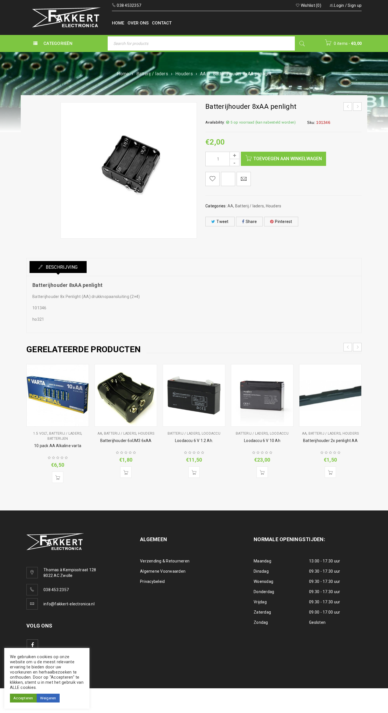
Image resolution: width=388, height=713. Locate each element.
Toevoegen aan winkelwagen (287, 158)
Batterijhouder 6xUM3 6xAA (126, 440)
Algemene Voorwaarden (162, 571)
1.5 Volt (40, 433)
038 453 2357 (56, 589)
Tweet (222, 221)
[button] (57, 477)
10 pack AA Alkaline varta (57, 445)
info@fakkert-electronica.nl (69, 604)
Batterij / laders (152, 73)
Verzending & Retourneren (164, 561)
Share (251, 221)
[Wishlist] (212, 179)
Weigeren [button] (48, 698)
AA (203, 73)
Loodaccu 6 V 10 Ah (262, 440)
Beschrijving (61, 267)
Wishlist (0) (310, 5)
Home (123, 73)
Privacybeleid (152, 581)
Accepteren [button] (23, 698)
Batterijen (57, 439)
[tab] (58, 267)
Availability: (215, 122)
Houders (184, 73)
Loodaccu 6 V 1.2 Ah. (194, 440)
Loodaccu (211, 433)
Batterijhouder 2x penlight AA (330, 440)
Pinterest (283, 221)
